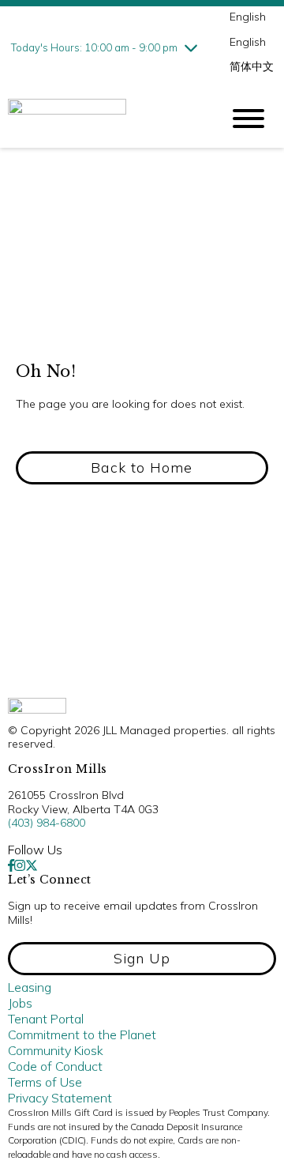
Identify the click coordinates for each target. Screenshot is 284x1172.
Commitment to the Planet (82, 1034)
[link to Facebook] (11, 865)
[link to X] (31, 865)
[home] (102, 118)
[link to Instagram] (19, 865)
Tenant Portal (46, 1019)
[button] (142, 467)
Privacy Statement (60, 1098)
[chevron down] (191, 47)
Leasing (29, 987)
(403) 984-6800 (46, 823)
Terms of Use (45, 1082)
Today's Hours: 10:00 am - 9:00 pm (94, 47)
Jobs (20, 1003)
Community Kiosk (55, 1050)
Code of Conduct (55, 1066)
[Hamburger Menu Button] (248, 118)
